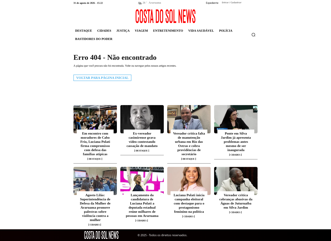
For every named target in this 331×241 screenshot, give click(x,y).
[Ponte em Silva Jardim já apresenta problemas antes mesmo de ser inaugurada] (236, 119)
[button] (253, 34)
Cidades (235, 155)
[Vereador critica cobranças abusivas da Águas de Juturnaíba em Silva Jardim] (236, 181)
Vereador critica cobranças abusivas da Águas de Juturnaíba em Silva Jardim (235, 201)
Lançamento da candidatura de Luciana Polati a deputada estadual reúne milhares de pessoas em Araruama (142, 205)
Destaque (95, 159)
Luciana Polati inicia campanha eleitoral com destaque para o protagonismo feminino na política (189, 203)
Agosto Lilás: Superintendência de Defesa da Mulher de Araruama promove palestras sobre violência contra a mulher (95, 207)
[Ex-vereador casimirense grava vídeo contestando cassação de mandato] (142, 119)
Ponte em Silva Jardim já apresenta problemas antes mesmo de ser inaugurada (236, 141)
